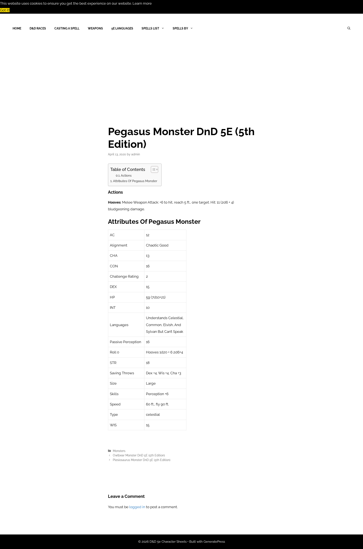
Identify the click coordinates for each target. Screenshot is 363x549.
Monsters (119, 451)
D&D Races (38, 28)
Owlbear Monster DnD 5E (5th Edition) (139, 455)
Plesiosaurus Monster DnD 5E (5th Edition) (141, 460)
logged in (137, 507)
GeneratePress (214, 542)
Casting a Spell (66, 28)
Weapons (95, 28)
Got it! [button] (5, 10)
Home (17, 28)
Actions (126, 175)
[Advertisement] (181, 74)
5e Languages (122, 28)
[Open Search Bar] (349, 28)
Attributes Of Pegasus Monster (135, 181)
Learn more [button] (142, 3)
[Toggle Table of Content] (152, 169)
